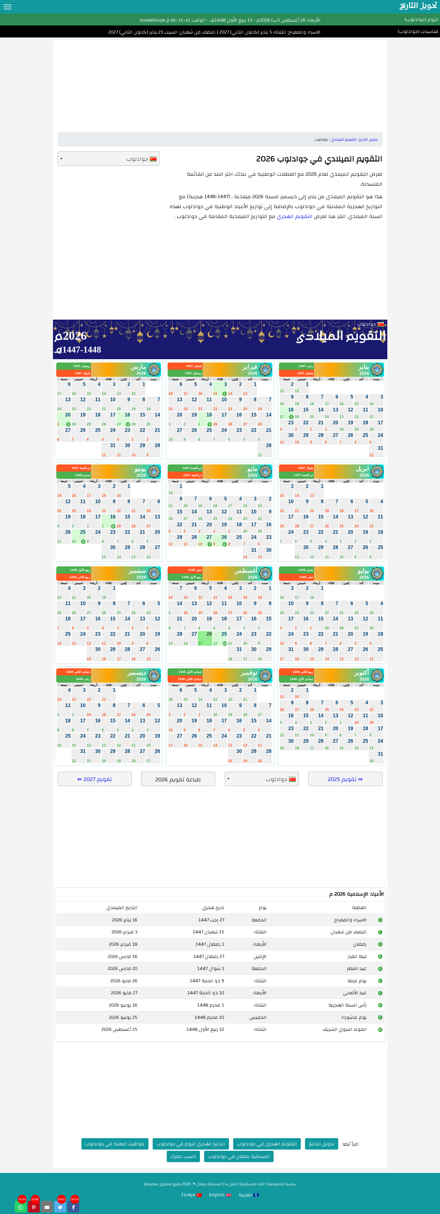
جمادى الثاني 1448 (190, 679)
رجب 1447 (306, 366)
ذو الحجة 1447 (192, 475)
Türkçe (188, 1194)
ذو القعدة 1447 (303, 475)
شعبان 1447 (305, 373)
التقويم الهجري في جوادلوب (267, 1143)
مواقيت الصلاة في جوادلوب (115, 1143)
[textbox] (108, 159)
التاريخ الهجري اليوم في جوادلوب (191, 1143)
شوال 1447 (82, 373)
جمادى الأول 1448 (301, 679)
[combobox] (108, 159)
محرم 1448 (82, 475)
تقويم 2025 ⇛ (345, 779)
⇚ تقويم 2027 (94, 779)
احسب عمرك (183, 1156)
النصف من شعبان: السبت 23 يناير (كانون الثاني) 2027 (162, 32)
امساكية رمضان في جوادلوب (239, 1156)
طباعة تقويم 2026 (178, 779)
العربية (246, 1194)
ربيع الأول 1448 (192, 577)
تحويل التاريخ (321, 1143)
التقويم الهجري (294, 216)
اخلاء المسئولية (252, 1184)
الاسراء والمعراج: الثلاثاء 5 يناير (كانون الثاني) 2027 (269, 32)
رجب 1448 (83, 679)
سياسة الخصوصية (282, 1184)
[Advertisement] (220, 82)
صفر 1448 (306, 577)
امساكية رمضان (208, 1184)
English (217, 1194)
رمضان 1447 (193, 373)
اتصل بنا (230, 1184)
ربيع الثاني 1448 (79, 577)
